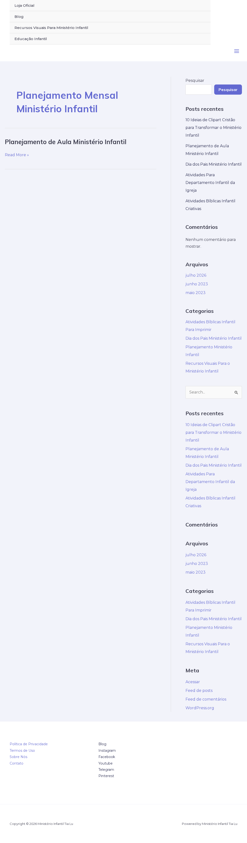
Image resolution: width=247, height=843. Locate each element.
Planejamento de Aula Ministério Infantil (65, 142)
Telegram (106, 769)
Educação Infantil (30, 38)
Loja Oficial (24, 5)
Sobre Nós (18, 757)
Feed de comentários (205, 699)
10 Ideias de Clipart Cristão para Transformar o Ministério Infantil (213, 128)
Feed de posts (199, 690)
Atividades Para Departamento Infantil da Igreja (210, 183)
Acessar (192, 682)
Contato (16, 763)
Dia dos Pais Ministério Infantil (213, 164)
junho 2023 (196, 284)
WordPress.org (199, 708)
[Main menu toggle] (236, 51)
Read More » (17, 155)
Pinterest (106, 776)
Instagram (107, 750)
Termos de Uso (22, 750)
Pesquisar (194, 80)
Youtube (105, 763)
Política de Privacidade (29, 744)
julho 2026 (195, 275)
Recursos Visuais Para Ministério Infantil (51, 27)
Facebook (106, 757)
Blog (19, 16)
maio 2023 (195, 292)
